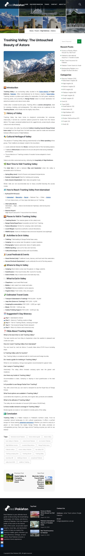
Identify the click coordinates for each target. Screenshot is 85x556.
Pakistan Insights (68, 92)
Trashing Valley (39, 453)
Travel (46, 4)
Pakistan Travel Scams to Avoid (71, 65)
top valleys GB (39, 449)
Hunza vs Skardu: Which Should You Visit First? (69, 51)
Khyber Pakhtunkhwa (69, 118)
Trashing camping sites (12, 453)
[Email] (2, 542)
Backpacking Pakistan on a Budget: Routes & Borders (70, 69)
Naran (26, 197)
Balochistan (66, 109)
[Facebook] (2, 529)
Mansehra (19, 197)
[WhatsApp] (2, 535)
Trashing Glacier (26, 453)
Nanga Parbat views (43, 445)
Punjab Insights (67, 95)
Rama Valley (50, 94)
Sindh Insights (67, 98)
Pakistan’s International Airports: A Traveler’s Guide (70, 56)
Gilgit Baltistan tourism (12, 445)
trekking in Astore (22, 458)
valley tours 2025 (10, 462)
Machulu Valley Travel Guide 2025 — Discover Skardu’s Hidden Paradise (38, 482)
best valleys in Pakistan (12, 441)
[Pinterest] (2, 539)
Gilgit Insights (67, 83)
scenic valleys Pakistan (25, 449)
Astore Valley (47, 437)
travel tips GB (9, 458)
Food (63, 101)
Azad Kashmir (67, 106)
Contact (54, 4)
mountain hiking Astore (28, 445)
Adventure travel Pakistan (18, 437)
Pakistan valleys (10, 449)
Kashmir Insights (68, 86)
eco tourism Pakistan (45, 441)
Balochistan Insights (69, 80)
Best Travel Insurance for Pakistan (70, 61)
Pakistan (13, 94)
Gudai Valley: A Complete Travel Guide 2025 (20, 479)
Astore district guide (34, 437)
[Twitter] (2, 532)
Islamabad (10, 197)
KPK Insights (67, 89)
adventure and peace (27, 422)
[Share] (2, 545)
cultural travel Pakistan (29, 441)
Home (26, 4)
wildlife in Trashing (24, 462)
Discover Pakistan (36, 4)
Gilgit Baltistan (44, 30)
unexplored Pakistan (36, 458)
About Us (62, 4)
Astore (53, 30)
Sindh (64, 124)
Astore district (43, 91)
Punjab (65, 121)
